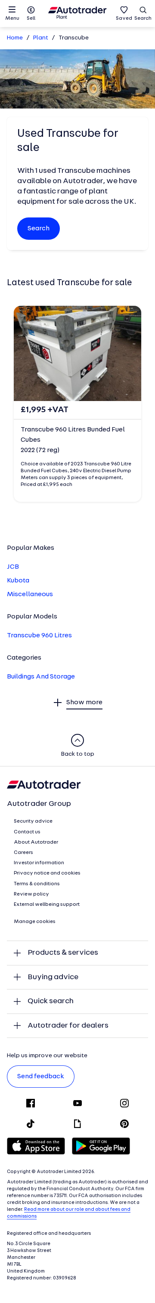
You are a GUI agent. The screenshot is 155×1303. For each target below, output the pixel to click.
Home (15, 38)
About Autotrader (36, 842)
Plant (40, 38)
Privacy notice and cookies (47, 873)
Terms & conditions (37, 884)
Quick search (51, 1001)
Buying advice (53, 977)
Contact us (27, 832)
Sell (31, 18)
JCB (13, 567)
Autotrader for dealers (68, 1026)
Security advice (33, 821)
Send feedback (40, 1076)
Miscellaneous (30, 594)
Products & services (63, 953)
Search (143, 18)
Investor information (39, 863)
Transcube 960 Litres (39, 635)
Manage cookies (35, 921)
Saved (124, 18)
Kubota (18, 580)
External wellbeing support (47, 904)
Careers (23, 852)
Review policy (31, 894)
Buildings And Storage (41, 676)
